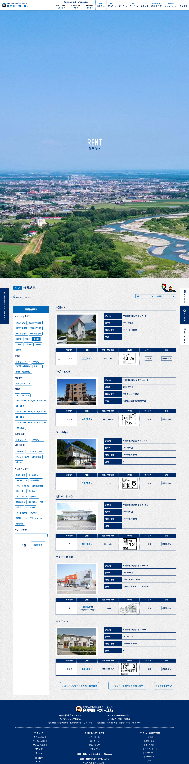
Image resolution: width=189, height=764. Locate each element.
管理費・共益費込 (23, 366)
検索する (38, 545)
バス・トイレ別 (22, 486)
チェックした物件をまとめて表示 (127, 686)
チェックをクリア (164, 686)
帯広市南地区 (21, 334)
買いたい (39, 749)
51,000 (87, 669)
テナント (39, 762)
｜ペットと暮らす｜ (94, 749)
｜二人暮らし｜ (94, 741)
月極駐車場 (36, 457)
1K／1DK (25, 395)
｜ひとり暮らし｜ (94, 737)
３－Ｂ (69, 419)
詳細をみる (167, 358)
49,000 (87, 419)
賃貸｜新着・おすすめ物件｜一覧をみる (94, 754)
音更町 (19, 339)
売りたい (39, 758)
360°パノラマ (21, 480)
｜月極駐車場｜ (150, 756)
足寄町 (19, 350)
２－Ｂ (69, 358)
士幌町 (19, 344)
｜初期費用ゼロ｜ (150, 753)
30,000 (87, 544)
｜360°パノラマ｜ (150, 749)
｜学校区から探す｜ (39, 745)
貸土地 (19, 462)
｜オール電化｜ (150, 745)
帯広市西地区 (35, 328)
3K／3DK (20, 417)
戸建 (41, 451)
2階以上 (19, 507)
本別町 (36, 339)
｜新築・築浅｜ (150, 741)
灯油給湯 (19, 524)
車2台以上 (33, 502)
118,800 (87, 608)
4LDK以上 (20, 428)
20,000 (87, 358)
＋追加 (148, 358)
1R (17, 395)
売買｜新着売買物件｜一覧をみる (94, 759)
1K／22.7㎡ (108, 358)
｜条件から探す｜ (39, 737)
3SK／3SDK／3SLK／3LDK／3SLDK (31, 422)
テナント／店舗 (22, 457)
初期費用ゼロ (36, 480)
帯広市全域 (20, 323)
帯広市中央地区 (35, 323)
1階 (41, 502)
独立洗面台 (20, 491)
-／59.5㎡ (108, 608)
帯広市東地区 (21, 328)
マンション (31, 451)
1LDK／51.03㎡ (108, 669)
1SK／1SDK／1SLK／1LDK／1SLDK (31, 401)
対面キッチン (21, 518)
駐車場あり (20, 502)
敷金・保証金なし (23, 372)
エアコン (34, 513)
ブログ (150, 760)
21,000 (87, 483)
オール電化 (33, 475)
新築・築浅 (20, 475)
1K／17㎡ (108, 483)
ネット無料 (30, 507)
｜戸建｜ (150, 737)
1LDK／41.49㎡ (108, 419)
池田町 (27, 339)
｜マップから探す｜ (39, 741)
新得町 (38, 344)
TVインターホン (37, 518)
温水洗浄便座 (37, 486)
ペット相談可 (21, 513)
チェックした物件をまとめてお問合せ (79, 686)
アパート (19, 451)
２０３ (69, 669)
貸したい (39, 753)
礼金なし (37, 366)
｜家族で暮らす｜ (94, 745)
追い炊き (32, 491)
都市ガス (34, 497)
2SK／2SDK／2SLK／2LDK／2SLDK (31, 412)
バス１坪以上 (21, 497)
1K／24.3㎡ (108, 544)
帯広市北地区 (35, 334)
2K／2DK (20, 406)
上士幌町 (28, 344)
